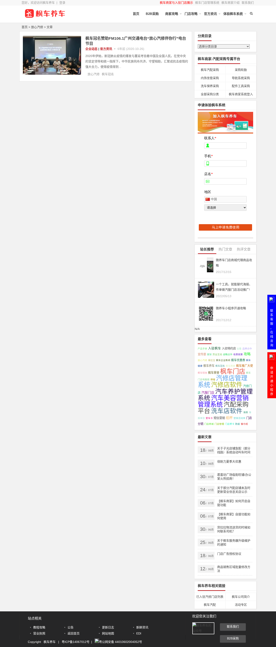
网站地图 (108, 633)
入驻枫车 (214, 348)
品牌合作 (247, 348)
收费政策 (238, 354)
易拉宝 (211, 360)
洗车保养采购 (210, 86)
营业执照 (39, 633)
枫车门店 (232, 371)
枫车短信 (202, 372)
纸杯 (229, 418)
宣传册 (202, 354)
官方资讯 (210, 14)
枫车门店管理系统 (207, 2)
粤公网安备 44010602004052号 (120, 642)
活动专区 (241, 604)
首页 (136, 14)
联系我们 (248, 2)
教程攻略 (39, 627)
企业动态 (91, 49)
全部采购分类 (210, 94)
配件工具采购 (241, 86)
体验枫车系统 (233, 14)
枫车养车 (209, 365)
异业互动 (217, 354)
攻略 (247, 354)
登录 (62, 2)
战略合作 (227, 354)
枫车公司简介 (241, 596)
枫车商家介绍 (230, 2)
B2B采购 (152, 14)
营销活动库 (239, 418)
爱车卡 (209, 418)
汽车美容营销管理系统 (223, 401)
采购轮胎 (241, 69)
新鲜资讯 (142, 627)
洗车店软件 (226, 411)
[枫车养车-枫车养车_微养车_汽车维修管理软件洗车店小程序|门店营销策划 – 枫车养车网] (45, 17)
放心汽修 (94, 74)
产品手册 (202, 348)
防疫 (237, 424)
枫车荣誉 (213, 372)
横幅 (212, 379)
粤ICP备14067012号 (75, 642)
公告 (239, 348)
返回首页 (73, 633)
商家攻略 (171, 14)
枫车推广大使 (244, 365)
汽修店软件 (226, 384)
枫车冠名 (108, 74)
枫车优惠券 (238, 360)
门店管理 (219, 424)
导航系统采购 (241, 78)
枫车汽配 (210, 604)
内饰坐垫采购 (210, 78)
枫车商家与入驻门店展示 (176, 2)
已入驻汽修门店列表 (209, 596)
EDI (138, 633)
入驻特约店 (229, 348)
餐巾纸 (244, 424)
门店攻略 (191, 14)
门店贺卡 (229, 424)
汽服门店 (207, 392)
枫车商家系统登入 (241, 94)
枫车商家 (230, 366)
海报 (245, 412)
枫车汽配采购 (210, 69)
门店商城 (209, 424)
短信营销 (219, 418)
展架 (209, 354)
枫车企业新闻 (223, 360)
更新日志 (108, 627)
